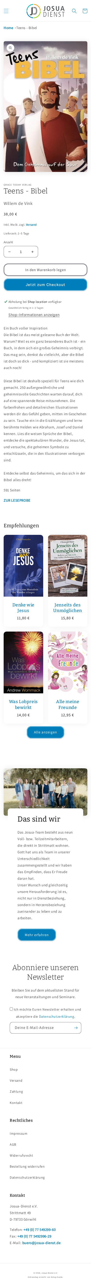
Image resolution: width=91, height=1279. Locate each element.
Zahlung (16, 1091)
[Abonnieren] (75, 1028)
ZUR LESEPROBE (17, 500)
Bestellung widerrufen (27, 1166)
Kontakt (16, 1102)
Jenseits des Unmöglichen (67, 607)
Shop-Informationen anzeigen (33, 315)
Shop (14, 1069)
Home (8, 27)
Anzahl (8, 242)
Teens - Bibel (26, 27)
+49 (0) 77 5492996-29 (34, 1236)
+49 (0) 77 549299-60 (40, 1229)
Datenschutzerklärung (56, 1016)
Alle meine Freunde (67, 704)
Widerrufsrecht (21, 1155)
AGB (13, 1144)
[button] (6, 11)
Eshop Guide (57, 1277)
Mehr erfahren (37, 934)
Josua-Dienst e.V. (49, 1272)
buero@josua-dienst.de (41, 1242)
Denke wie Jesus (23, 607)
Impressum (18, 1133)
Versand (31, 224)
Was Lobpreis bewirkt (23, 704)
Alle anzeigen (45, 732)
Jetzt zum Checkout (45, 284)
